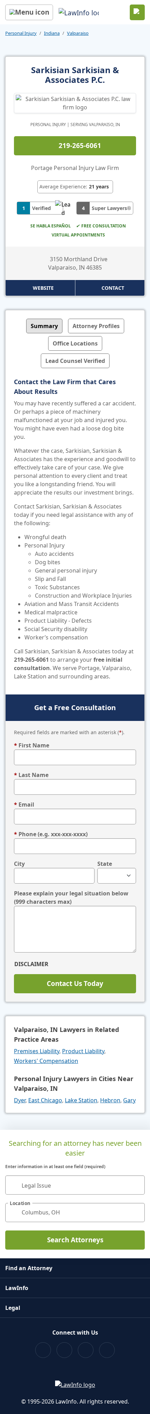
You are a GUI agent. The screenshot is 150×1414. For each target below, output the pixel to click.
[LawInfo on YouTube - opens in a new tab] (85, 1350)
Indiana (52, 33)
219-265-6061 (80, 145)
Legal (12, 1308)
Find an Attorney (28, 1268)
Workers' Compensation (46, 1061)
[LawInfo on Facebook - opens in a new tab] (43, 1350)
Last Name (31, 775)
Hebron (110, 1100)
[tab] (44, 326)
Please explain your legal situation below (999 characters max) (71, 897)
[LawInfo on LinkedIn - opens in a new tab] (107, 1350)
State (104, 864)
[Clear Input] (136, 1185)
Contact (113, 288)
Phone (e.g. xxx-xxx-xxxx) (51, 834)
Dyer (19, 1100)
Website (43, 288)
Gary (129, 1100)
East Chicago (45, 1100)
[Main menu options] (29, 12)
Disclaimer (31, 964)
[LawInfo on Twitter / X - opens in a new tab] (64, 1350)
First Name (31, 745)
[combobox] (75, 1185)
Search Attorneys (75, 1239)
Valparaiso (78, 33)
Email (24, 804)
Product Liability (83, 1051)
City (19, 864)
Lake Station (81, 1100)
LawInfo (16, 1288)
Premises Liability (36, 1051)
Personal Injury (21, 33)
